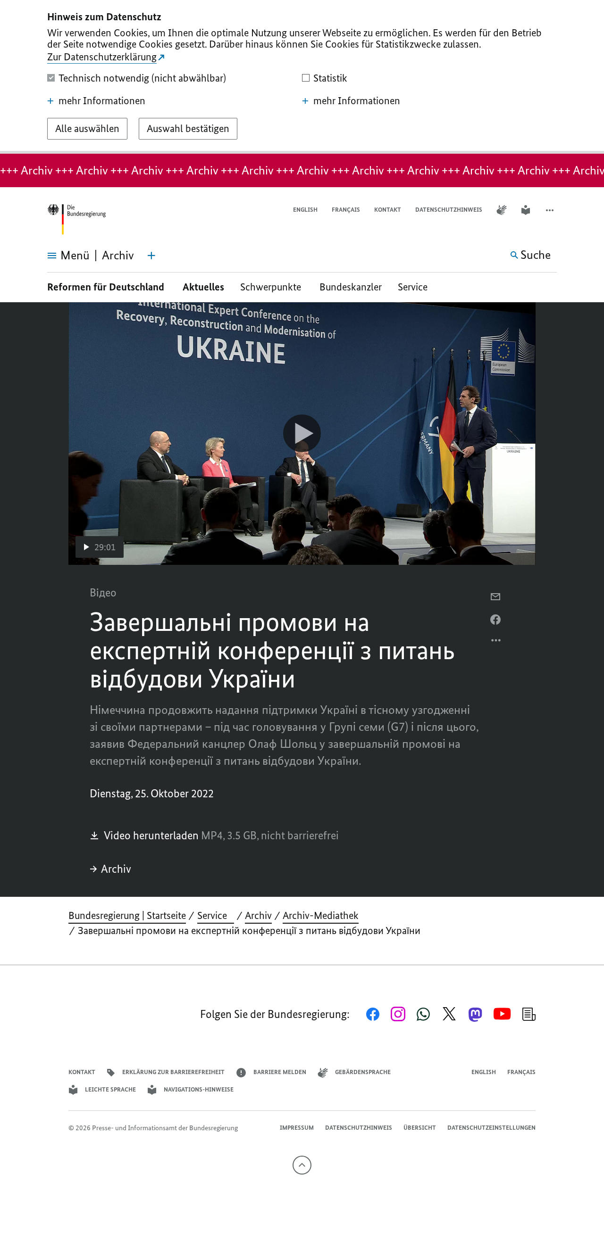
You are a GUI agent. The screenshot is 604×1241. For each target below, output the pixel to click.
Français (346, 209)
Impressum (297, 1127)
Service (416, 287)
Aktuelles (203, 287)
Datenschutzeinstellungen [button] (491, 1127)
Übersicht (419, 1127)
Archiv (116, 869)
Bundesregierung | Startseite (127, 915)
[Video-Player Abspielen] (302, 433)
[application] (302, 433)
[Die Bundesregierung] (76, 219)
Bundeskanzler (350, 287)
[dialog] (302, 77)
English (305, 209)
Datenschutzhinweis (448, 209)
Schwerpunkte (271, 287)
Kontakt (387, 209)
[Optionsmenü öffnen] (496, 642)
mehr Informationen (102, 101)
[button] (550, 210)
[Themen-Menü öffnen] (151, 255)
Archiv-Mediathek (321, 915)
